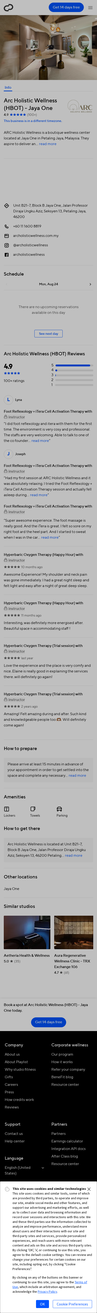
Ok (42, 1304)
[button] (89, 1189)
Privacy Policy (47, 1291)
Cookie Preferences (72, 1304)
